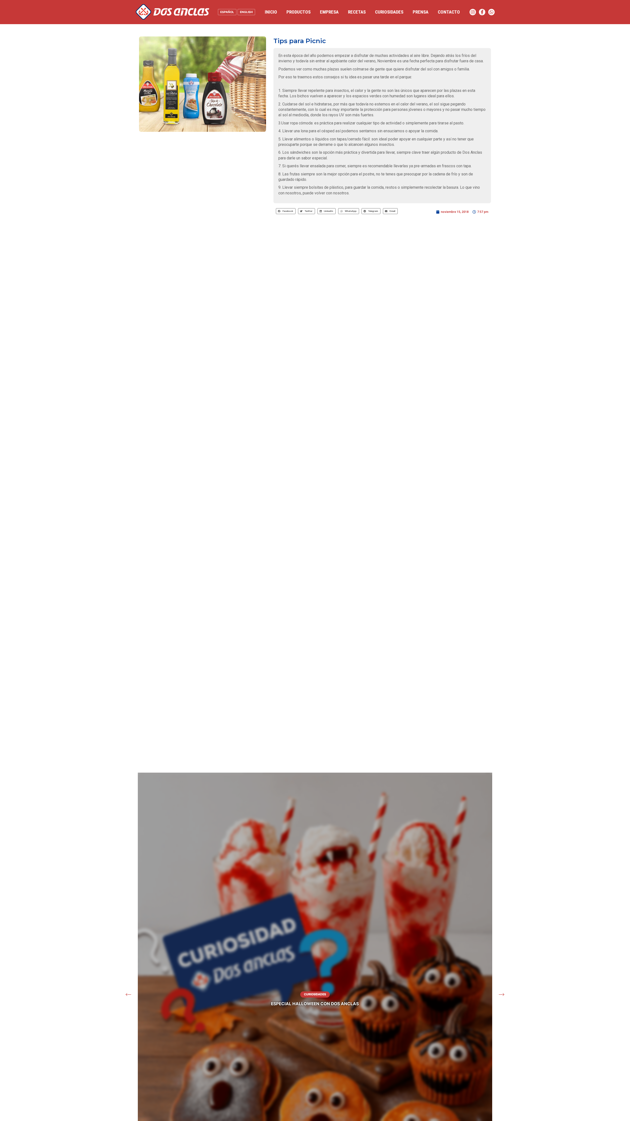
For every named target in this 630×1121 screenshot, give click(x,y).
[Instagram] (473, 12)
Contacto (449, 12)
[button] (286, 211)
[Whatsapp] (491, 12)
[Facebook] (482, 12)
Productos (298, 12)
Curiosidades (389, 12)
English (246, 12)
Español (227, 12)
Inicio (271, 12)
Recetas (357, 12)
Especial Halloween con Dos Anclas (315, 1003)
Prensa (420, 12)
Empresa (329, 12)
